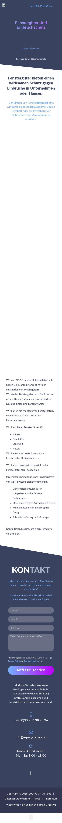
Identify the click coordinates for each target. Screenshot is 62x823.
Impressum (51, 798)
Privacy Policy (14, 661)
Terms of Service (31, 661)
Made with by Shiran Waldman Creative (31, 804)
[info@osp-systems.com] (31, 732)
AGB (38, 798)
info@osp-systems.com (31, 737)
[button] (58, 6)
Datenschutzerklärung (17, 798)
